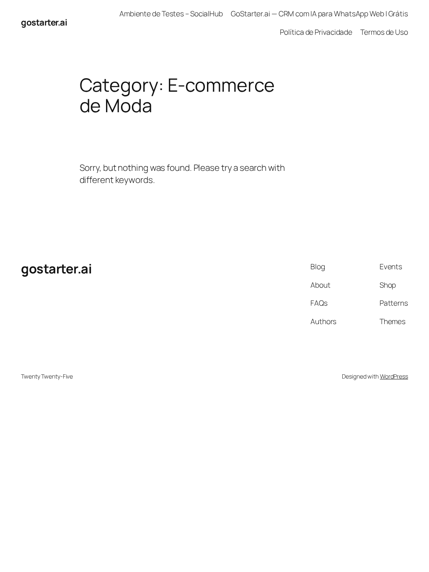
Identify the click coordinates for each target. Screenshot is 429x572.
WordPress (394, 376)
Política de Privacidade (316, 32)
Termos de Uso (384, 32)
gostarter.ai (44, 22)
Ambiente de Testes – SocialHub (171, 13)
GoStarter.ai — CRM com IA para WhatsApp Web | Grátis (319, 13)
